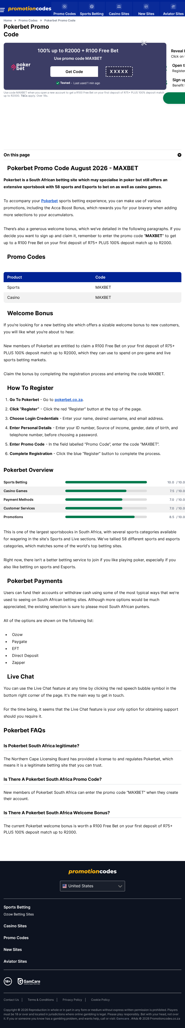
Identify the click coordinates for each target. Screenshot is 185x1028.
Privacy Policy (72, 999)
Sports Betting (17, 907)
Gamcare (123, 1018)
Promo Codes (16, 937)
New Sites (13, 949)
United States (80, 885)
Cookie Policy (100, 999)
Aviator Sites (15, 961)
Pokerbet (49, 200)
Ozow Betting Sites (19, 914)
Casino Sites (15, 925)
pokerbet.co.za (69, 399)
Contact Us (11, 999)
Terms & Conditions (41, 999)
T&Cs (24, 95)
